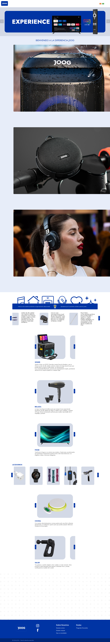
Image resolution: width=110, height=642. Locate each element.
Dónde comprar (60, 630)
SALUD (37, 563)
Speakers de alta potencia (88, 313)
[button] (108, 21)
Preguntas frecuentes (82, 628)
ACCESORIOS (17, 465)
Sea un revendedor (61, 633)
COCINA (38, 521)
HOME (37, 450)
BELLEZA (38, 407)
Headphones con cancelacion (59, 313)
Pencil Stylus (27, 313)
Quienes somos (60, 628)
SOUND (37, 362)
